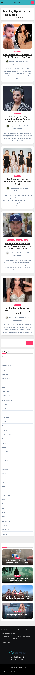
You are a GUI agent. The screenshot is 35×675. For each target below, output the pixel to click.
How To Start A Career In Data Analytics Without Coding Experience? (17, 616)
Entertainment (6, 413)
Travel (4, 517)
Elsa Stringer (13, 253)
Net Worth (19, 240)
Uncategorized (6, 521)
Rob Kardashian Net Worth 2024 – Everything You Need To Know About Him (17, 246)
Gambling (5, 439)
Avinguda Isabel (13, 61)
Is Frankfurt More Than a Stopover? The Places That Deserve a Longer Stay (17, 598)
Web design (5, 530)
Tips (3, 508)
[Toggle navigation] (2, 2)
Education (5, 409)
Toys (3, 512)
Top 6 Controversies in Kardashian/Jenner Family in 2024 (17, 181)
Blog (3, 370)
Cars (3, 387)
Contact (28, 672)
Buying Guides (6, 378)
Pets (3, 491)
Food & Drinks (6, 434)
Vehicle (4, 525)
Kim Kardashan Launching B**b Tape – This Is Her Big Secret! (17, 310)
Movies (4, 473)
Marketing (5, 469)
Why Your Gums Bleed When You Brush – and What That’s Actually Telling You (17, 562)
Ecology (4, 404)
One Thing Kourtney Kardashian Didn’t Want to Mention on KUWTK (17, 119)
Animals (4, 357)
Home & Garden (7, 452)
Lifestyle (5, 460)
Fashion (4, 426)
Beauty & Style (6, 365)
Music (4, 478)
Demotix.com (17, 657)
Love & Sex (5, 465)
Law (3, 456)
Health (4, 447)
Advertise (22, 672)
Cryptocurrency (7, 400)
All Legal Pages (12, 667)
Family (4, 421)
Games (4, 443)
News (25, 240)
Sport (3, 499)
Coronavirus (6, 396)
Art (3, 361)
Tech (3, 504)
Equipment (5, 417)
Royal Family (6, 495)
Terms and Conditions (10, 672)
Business (5, 374)
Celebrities (17, 51)
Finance (4, 430)
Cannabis (5, 383)
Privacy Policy (23, 667)
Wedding (4, 534)
